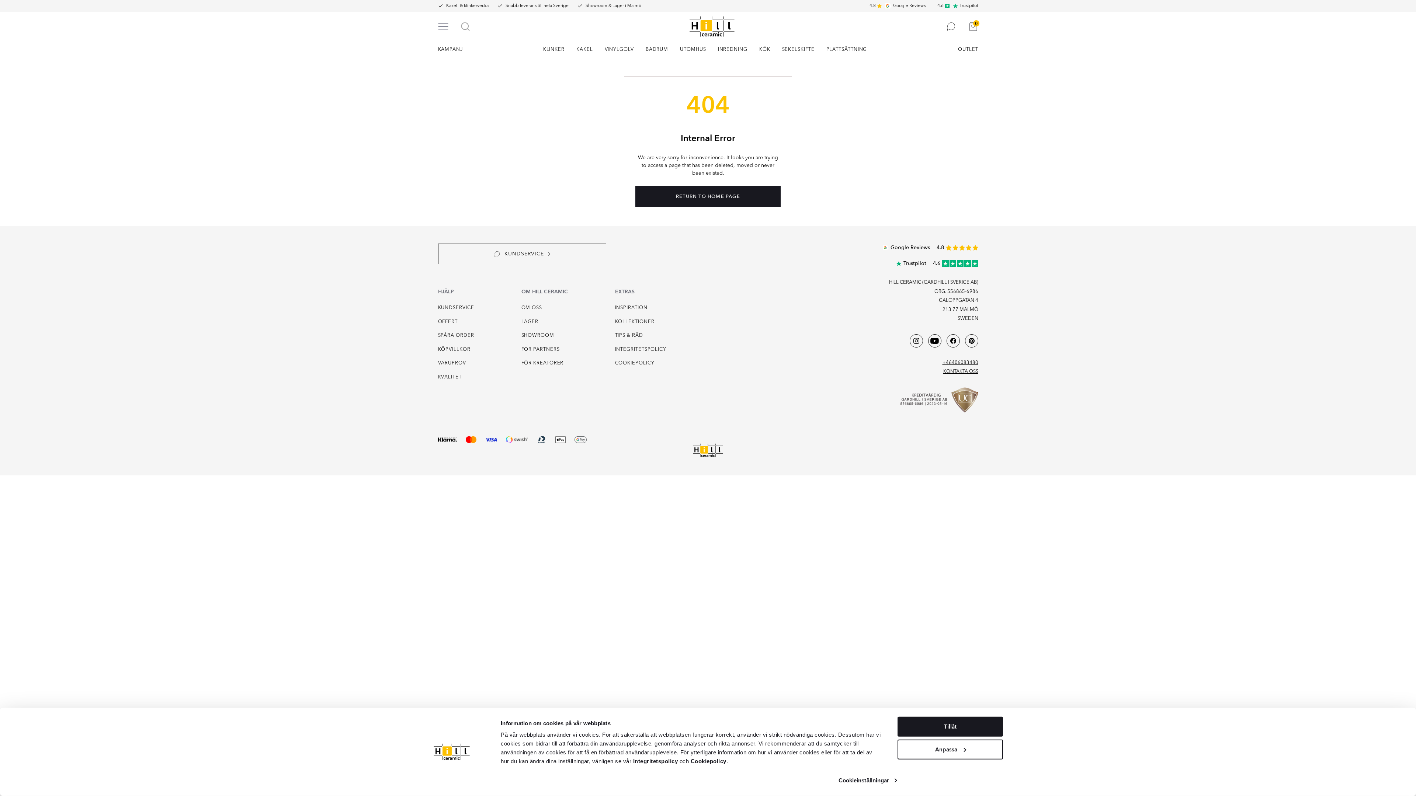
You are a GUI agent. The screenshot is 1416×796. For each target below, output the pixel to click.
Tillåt (950, 726)
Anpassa (946, 749)
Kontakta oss (960, 371)
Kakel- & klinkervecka (467, 6)
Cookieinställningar (864, 780)
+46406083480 (960, 362)
